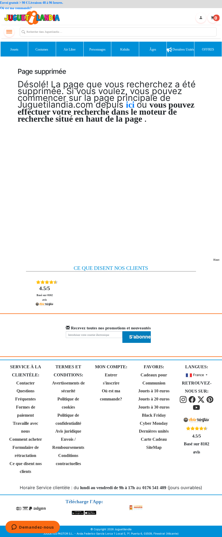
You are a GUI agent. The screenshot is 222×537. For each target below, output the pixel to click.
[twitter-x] (201, 399)
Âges (152, 49)
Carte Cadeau (154, 439)
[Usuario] (201, 18)
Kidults (125, 49)
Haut (216, 259)
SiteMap (154, 447)
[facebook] (192, 399)
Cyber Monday (154, 423)
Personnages (97, 49)
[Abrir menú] (9, 32)
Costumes (41, 49)
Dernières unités (183, 49)
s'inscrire (111, 383)
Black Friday (154, 415)
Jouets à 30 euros (153, 407)
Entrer (111, 375)
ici (131, 105)
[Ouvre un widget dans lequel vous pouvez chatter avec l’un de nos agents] (32, 527)
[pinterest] (210, 399)
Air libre (70, 49)
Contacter (25, 383)
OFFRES (208, 49)
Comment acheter (25, 439)
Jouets (14, 49)
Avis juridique (68, 431)
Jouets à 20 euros (153, 399)
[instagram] (183, 399)
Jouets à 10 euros (153, 391)
